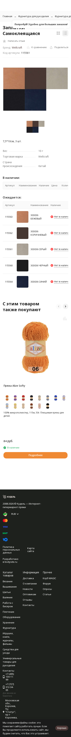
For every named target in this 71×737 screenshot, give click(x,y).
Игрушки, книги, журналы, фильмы (8, 639)
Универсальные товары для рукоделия (12, 662)
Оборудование (11, 617)
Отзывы (27, 599)
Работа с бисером (8, 604)
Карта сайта (30, 550)
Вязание (8, 581)
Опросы (47, 589)
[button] (58, 306)
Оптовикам (29, 594)
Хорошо (61, 728)
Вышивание (10, 586)
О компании (30, 583)
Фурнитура (9, 627)
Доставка (28, 578)
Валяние (8, 597)
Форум (47, 583)
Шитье (7, 592)
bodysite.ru (11, 561)
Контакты (28, 605)
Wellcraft (17, 47)
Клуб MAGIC (49, 578)
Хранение (8, 622)
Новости (28, 589)
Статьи (47, 594)
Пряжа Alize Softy (14, 385)
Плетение (8, 611)
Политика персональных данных (11, 549)
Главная (7, 16)
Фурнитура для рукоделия (33, 16)
